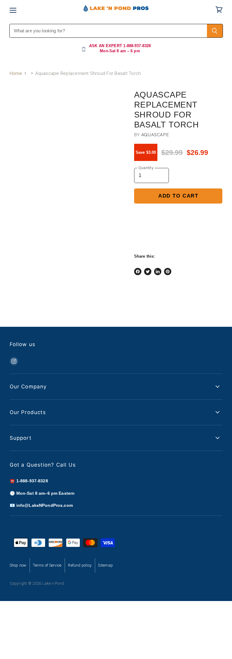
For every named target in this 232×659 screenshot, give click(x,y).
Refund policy (80, 565)
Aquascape (155, 134)
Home (16, 73)
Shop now (18, 565)
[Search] (215, 31)
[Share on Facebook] (137, 271)
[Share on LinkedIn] (157, 271)
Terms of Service (47, 565)
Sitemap (105, 565)
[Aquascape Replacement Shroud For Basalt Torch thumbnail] (18, 105)
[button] (178, 216)
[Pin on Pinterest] (167, 271)
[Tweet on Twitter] (147, 271)
